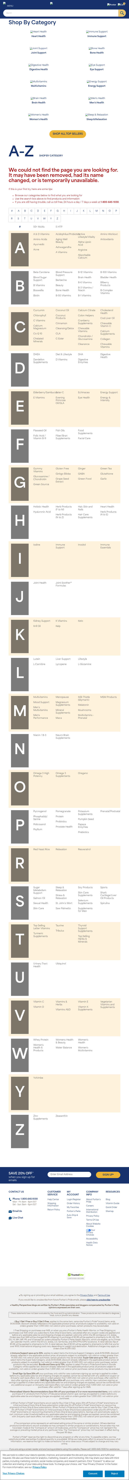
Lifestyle (82, 659)
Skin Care (38, 908)
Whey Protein (40, 1040)
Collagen (105, 339)
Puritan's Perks (74, 1211)
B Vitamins (39, 285)
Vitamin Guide (112, 1203)
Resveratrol (84, 849)
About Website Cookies (93, 1225)
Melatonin (83, 705)
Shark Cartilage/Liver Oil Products (108, 896)
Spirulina (105, 903)
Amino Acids (40, 239)
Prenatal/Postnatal (110, 811)
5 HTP (59, 227)
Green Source (41, 484)
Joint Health (39, 583)
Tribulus (60, 931)
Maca (59, 718)
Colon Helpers (86, 316)
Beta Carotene (41, 272)
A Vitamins (61, 252)
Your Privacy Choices (90, 1232)
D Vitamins (61, 360)
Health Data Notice (92, 1244)
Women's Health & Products (38, 1048)
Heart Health (107, 507)
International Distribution (92, 1211)
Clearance (84, 344)
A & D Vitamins (41, 234)
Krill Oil (37, 626)
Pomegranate (63, 811)
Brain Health (84, 277)
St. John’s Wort (64, 903)
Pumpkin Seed (86, 819)
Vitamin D (38, 1007)
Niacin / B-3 (39, 735)
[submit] (122, 13)
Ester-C (60, 392)
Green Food (84, 479)
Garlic (103, 479)
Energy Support (109, 392)
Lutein (36, 659)
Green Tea (106, 469)
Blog (108, 1200)
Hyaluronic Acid (42, 512)
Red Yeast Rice (41, 849)
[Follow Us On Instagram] (64, 1255)
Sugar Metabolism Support (39, 890)
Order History (73, 1203)
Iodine (36, 545)
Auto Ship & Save (72, 1216)
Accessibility (92, 1239)
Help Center (53, 1200)
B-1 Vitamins (84, 296)
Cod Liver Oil (107, 318)
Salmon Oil (39, 898)
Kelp (58, 626)
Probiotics (61, 822)
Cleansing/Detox (65, 328)
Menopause (62, 697)
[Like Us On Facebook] (56, 1255)
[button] (112, 4)
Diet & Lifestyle (64, 354)
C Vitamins (39, 321)
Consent (92, 1474)
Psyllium (37, 829)
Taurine (60, 926)
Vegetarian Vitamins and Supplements (107, 1005)
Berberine (61, 280)
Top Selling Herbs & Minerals (84, 939)
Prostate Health (64, 827)
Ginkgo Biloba (63, 474)
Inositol (82, 545)
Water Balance (64, 1048)
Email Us (17, 1211)
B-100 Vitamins (108, 272)
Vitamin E (83, 1002)
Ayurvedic (39, 244)
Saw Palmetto (63, 908)
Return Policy (54, 1210)
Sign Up (108, 1174)
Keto (80, 621)
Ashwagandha (63, 247)
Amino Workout (109, 234)
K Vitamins (61, 621)
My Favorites (73, 1207)
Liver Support (63, 659)
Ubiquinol (61, 964)
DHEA (36, 354)
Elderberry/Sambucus (45, 392)
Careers (90, 1206)
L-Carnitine (39, 664)
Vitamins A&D (63, 1010)
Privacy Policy (92, 1216)
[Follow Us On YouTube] (71, 1255)
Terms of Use (104, 1295)
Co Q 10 (37, 334)
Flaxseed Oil (39, 431)
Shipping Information (53, 1205)
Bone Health (62, 290)
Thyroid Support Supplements (85, 928)
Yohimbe (38, 1078)
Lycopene (61, 664)
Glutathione (106, 474)
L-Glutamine (84, 664)
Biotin (36, 296)
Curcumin (39, 310)
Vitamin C (38, 1002)
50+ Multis (39, 227)
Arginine (82, 250)
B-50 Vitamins (63, 296)
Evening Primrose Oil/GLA (61, 401)
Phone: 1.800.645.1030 (25, 1199)
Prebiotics (83, 832)
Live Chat (18, 1218)
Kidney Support (41, 621)
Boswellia (38, 290)
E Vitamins (39, 398)
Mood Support (41, 702)
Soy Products (85, 887)
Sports (103, 887)
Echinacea (84, 392)
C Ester (60, 339)
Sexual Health (40, 903)
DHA (80, 354)
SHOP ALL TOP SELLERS (68, 134)
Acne (36, 250)
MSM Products (108, 697)
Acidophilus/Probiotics (68, 234)
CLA (58, 334)
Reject (114, 1474)
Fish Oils (60, 431)
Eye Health (84, 398)
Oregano (83, 773)
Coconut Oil (62, 310)
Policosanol (39, 824)
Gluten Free (62, 469)
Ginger (82, 469)
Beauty (59, 285)
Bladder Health (108, 277)
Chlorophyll (39, 316)
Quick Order (111, 1207)
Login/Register (74, 1200)
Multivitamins (40, 697)
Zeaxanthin (62, 1116)
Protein (60, 817)
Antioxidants (107, 239)
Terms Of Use (92, 1220)
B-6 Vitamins (85, 282)
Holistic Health (41, 507)
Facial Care (84, 438)
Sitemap (110, 1211)
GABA (81, 474)
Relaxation (61, 849)
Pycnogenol (39, 811)
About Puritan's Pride (93, 1201)
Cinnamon (61, 323)
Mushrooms (84, 710)
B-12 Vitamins (85, 272)
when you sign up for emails (22, 1177)
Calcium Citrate (86, 310)
